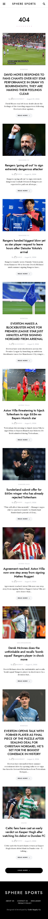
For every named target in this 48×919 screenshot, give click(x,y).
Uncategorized (24, 643)
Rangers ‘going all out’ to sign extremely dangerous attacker (24, 167)
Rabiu (19, 174)
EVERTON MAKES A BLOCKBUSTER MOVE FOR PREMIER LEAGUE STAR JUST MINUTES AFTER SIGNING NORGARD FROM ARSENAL (24, 331)
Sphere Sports (24, 4)
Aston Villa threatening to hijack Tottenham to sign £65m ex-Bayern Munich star (24, 414)
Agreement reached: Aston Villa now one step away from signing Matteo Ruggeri (24, 572)
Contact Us (22, 901)
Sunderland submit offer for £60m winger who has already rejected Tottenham (24, 493)
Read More (23, 115)
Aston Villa (24, 405)
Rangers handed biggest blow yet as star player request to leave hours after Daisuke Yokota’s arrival (24, 246)
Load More (23, 870)
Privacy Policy (24, 903)
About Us (10, 901)
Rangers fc (24, 160)
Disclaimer (36, 901)
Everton (24, 69)
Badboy (19, 665)
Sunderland (24, 484)
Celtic (24, 823)
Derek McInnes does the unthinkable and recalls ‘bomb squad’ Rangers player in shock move (24, 653)
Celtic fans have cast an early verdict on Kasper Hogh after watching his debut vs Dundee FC (24, 832)
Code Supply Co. (34, 910)
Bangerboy (19, 99)
